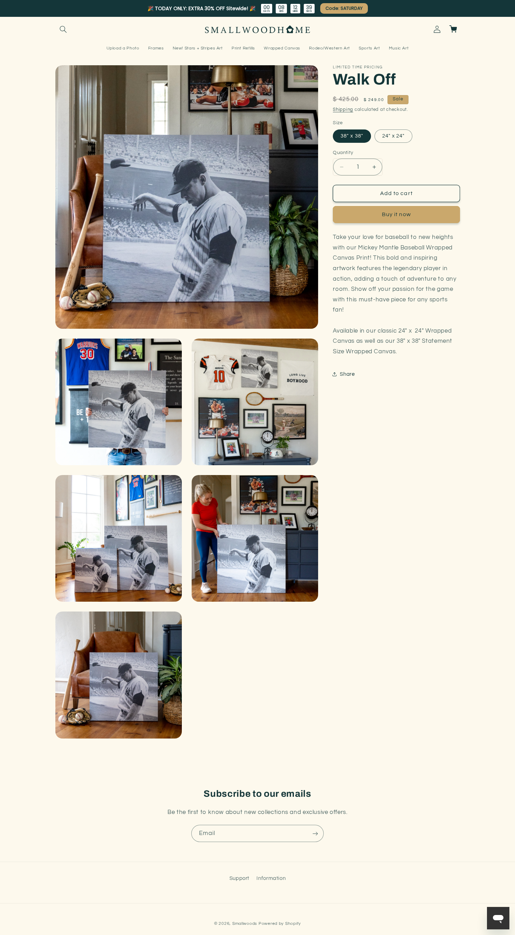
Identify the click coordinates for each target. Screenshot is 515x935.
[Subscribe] (315, 833)
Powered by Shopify (280, 924)
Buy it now (396, 214)
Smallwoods (244, 924)
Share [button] (347, 374)
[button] (63, 29)
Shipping (343, 109)
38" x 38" (352, 136)
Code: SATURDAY (344, 8)
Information (271, 878)
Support (239, 878)
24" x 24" (393, 136)
